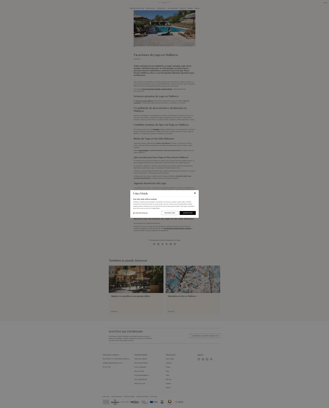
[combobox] (195, 193)
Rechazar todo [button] (170, 213)
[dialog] (164, 204)
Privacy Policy (155, 208)
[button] (140, 213)
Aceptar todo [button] (188, 213)
